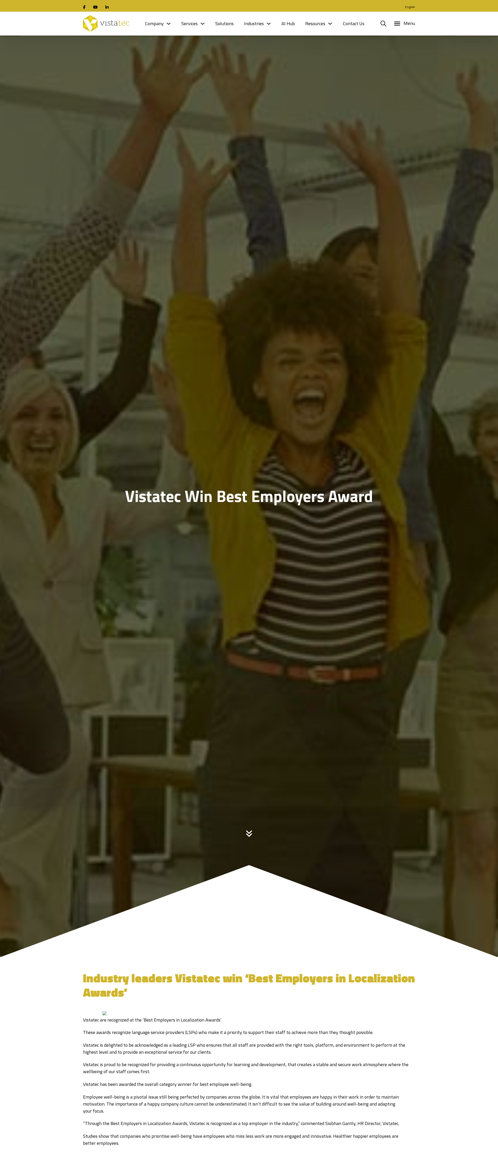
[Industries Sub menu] (268, 23)
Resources (315, 23)
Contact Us (353, 23)
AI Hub (288, 23)
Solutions (224, 23)
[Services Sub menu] (202, 23)
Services (189, 23)
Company (154, 23)
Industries (254, 23)
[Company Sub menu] (168, 23)
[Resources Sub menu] (330, 23)
